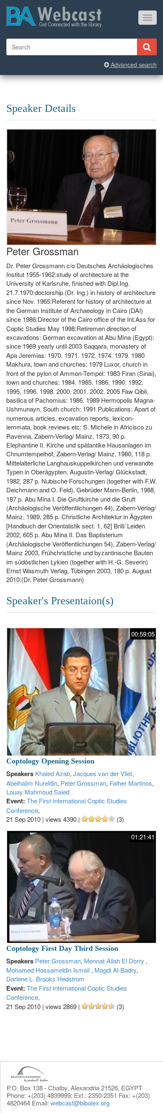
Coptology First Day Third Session (62, 948)
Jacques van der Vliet (102, 773)
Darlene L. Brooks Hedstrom (45, 978)
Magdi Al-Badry (115, 969)
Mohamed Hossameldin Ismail (48, 969)
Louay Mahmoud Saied (37, 791)
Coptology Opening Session (50, 761)
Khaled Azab (52, 773)
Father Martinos (131, 783)
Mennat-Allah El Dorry (115, 960)
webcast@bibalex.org (80, 1102)
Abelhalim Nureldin (31, 783)
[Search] (147, 47)
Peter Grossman (83, 783)
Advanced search (133, 64)
